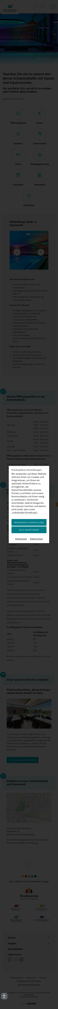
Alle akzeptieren (29, 530)
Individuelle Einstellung (29, 522)
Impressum (21, 538)
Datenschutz (36, 538)
